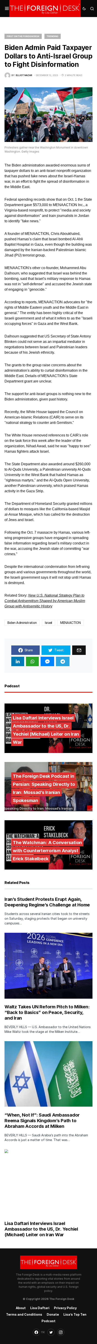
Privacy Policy (65, 1308)
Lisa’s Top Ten (74, 1314)
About (21, 1308)
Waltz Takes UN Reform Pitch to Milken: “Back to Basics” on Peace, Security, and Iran (47, 1012)
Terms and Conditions (24, 1314)
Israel (48, 623)
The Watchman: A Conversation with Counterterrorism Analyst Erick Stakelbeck (47, 850)
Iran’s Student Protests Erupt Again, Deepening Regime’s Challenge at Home (47, 902)
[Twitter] (51, 1332)
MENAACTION (70, 623)
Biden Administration (22, 623)
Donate (53, 1314)
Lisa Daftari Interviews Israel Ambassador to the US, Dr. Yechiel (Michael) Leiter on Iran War (41, 1229)
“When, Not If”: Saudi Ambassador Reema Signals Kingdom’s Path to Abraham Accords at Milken (42, 1120)
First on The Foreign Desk (23, 36)
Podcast (48, 1321)
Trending (52, 36)
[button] (7, 8)
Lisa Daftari (39, 1308)
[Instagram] (60, 1332)
